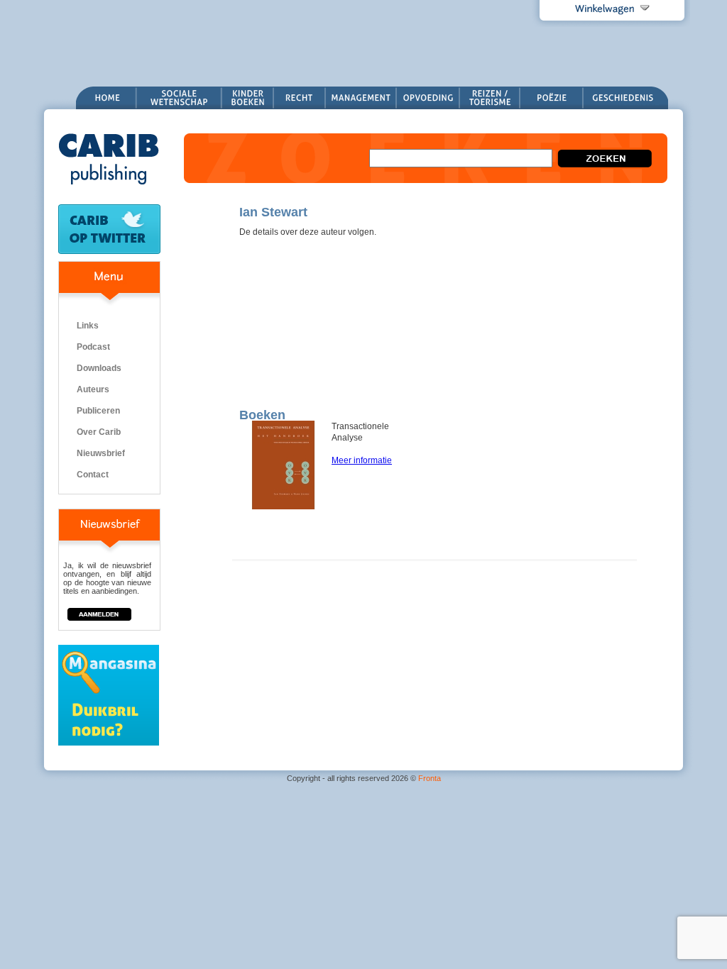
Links (88, 326)
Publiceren (98, 411)
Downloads (99, 368)
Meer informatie (362, 460)
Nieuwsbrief (101, 453)
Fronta (429, 778)
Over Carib (99, 432)
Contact (93, 475)
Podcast (93, 347)
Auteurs (93, 389)
